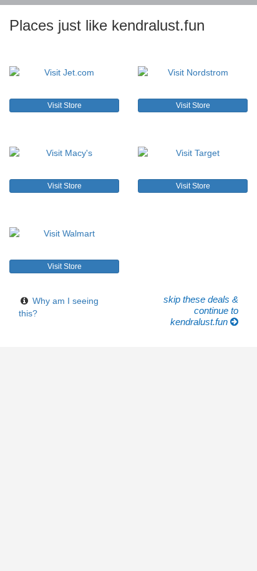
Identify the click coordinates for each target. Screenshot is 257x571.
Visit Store (64, 105)
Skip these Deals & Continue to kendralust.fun (200, 310)
